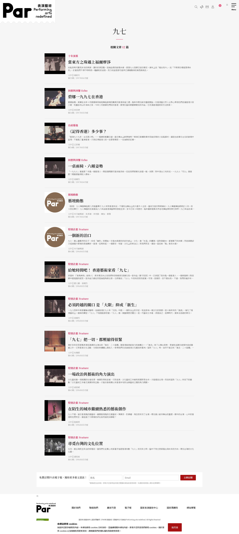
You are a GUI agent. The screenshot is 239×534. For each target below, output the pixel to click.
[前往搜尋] (196, 7)
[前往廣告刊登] (201, 7)
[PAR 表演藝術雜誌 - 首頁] (27, 11)
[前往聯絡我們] (207, 7)
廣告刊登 (111, 507)
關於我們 (76, 507)
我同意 (175, 527)
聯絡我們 (93, 507)
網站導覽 (191, 507)
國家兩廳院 (172, 507)
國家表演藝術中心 (149, 507)
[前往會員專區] (212, 7)
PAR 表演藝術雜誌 (46, 507)
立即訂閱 (188, 477)
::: (227, 4)
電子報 (128, 507)
